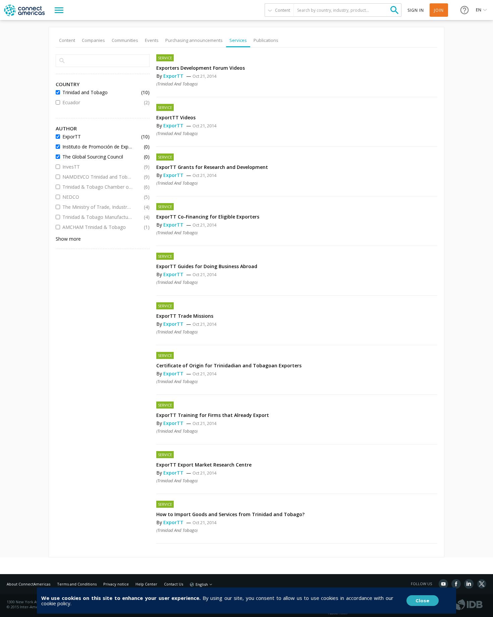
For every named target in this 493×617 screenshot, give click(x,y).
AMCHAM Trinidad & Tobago (97, 227)
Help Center (146, 584)
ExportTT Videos (176, 117)
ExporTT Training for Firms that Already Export (212, 415)
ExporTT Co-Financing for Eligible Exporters (207, 216)
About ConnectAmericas (28, 584)
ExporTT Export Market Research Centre (204, 464)
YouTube (443, 584)
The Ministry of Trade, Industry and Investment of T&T (97, 207)
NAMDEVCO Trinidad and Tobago (97, 177)
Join (439, 10)
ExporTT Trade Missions (184, 316)
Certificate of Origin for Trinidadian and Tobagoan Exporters (229, 365)
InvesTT (97, 167)
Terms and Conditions (77, 584)
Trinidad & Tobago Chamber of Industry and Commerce (97, 187)
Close (422, 600)
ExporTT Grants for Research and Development (212, 167)
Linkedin (469, 584)
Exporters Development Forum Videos (200, 68)
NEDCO (97, 197)
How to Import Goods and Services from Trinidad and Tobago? (230, 514)
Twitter (481, 584)
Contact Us (173, 584)
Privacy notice (116, 584)
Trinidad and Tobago (177, 84)
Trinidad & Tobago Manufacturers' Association (97, 217)
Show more (68, 239)
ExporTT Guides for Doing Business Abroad (206, 266)
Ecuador (97, 102)
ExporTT (174, 76)
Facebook (456, 584)
